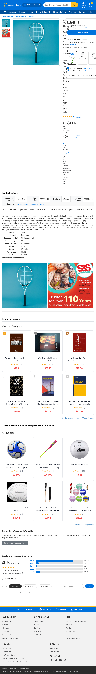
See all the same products (84, 524)
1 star (32, 571)
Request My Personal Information (14, 658)
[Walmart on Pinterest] (65, 660)
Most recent (15, 586)
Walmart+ (37, 631)
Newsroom (6, 628)
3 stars (32, 566)
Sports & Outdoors (13, 16)
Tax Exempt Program (73, 638)
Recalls (68, 628)
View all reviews (10, 578)
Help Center (46, 609)
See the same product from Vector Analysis (78, 418)
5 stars (32, 561)
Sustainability (7, 635)
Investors (5, 631)
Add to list (75, 75)
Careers (82, 12)
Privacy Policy (7, 651)
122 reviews (78, 116)
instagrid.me (67, 153)
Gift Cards (37, 635)
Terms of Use (7, 648)
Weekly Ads (78, 609)
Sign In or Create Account (26, 609)
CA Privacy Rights (8, 655)
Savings (30, 12)
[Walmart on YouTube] (60, 660)
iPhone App (54, 648)
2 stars (32, 569)
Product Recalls (71, 635)
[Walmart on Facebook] (51, 660)
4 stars (32, 563)
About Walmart (7, 621)
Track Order (62, 609)
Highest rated (30, 586)
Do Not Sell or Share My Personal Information (18, 662)
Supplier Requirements (10, 638)
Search (89, 586)
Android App (54, 651)
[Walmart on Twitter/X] (55, 660)
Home (4, 16)
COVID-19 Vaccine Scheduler (76, 621)
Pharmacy (72, 12)
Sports (23, 16)
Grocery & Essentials (43, 12)
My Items (91, 12)
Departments (11, 12)
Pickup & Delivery (59, 12)
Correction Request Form (15, 543)
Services (22, 12)
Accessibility (70, 631)
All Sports (30, 16)
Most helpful (45, 586)
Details (86, 71)
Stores (36, 624)
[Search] (74, 4)
